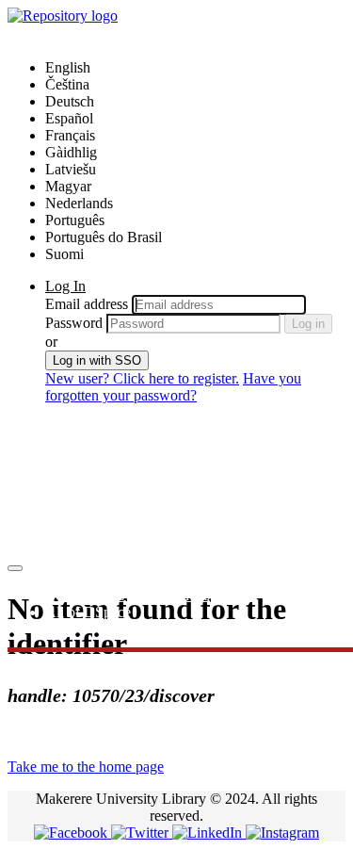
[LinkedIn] (209, 833)
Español (69, 118)
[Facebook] (72, 833)
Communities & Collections (127, 595)
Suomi (64, 254)
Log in (308, 324)
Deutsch (69, 101)
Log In (65, 286)
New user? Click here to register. (142, 378)
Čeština (67, 84)
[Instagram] (282, 833)
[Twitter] (141, 833)
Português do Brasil (103, 237)
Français (70, 135)
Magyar (68, 186)
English (67, 67)
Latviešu (70, 169)
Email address (86, 304)
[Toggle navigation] (15, 568)
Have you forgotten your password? (173, 386)
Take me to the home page (86, 767)
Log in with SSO (97, 360)
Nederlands (79, 203)
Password (74, 323)
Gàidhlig (71, 152)
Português (74, 220)
